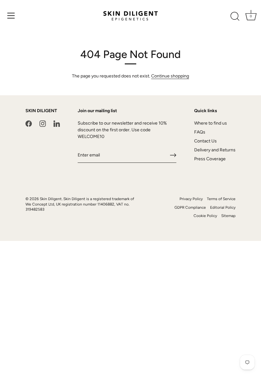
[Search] (235, 17)
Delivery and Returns (215, 150)
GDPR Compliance (190, 207)
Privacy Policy (191, 199)
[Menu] (11, 16)
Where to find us (210, 123)
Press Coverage (210, 159)
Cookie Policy (205, 215)
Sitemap (228, 215)
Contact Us (205, 141)
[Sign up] (173, 155)
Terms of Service (221, 199)
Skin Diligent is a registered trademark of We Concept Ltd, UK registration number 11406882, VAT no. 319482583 (79, 204)
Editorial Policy (223, 207)
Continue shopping (170, 76)
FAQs (199, 132)
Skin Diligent (51, 199)
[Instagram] (42, 123)
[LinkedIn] (56, 123)
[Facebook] (28, 123)
